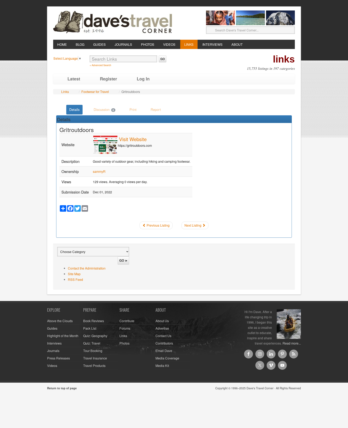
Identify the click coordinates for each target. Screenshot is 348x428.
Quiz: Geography (95, 335)
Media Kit (162, 365)
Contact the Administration (87, 268)
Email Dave (163, 350)
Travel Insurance (95, 358)
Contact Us (163, 335)
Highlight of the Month (62, 335)
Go (162, 59)
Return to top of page (62, 388)
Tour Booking (92, 350)
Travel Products (94, 365)
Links (65, 91)
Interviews (54, 343)
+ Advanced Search (100, 65)
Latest (73, 79)
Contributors (164, 343)
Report (156, 109)
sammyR (99, 171)
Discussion (104, 109)
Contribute (126, 321)
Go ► (123, 260)
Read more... (292, 343)
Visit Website (133, 139)
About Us (162, 321)
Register (108, 79)
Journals (53, 350)
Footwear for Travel (95, 91)
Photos (124, 343)
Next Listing (193, 225)
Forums (124, 328)
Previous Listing (158, 225)
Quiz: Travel (91, 343)
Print (133, 109)
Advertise (162, 328)
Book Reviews (93, 321)
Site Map (74, 274)
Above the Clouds (60, 321)
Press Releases (58, 358)
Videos (52, 365)
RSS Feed (75, 279)
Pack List (89, 328)
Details (74, 109)
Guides (52, 328)
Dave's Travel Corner (113, 22)
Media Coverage (167, 358)
